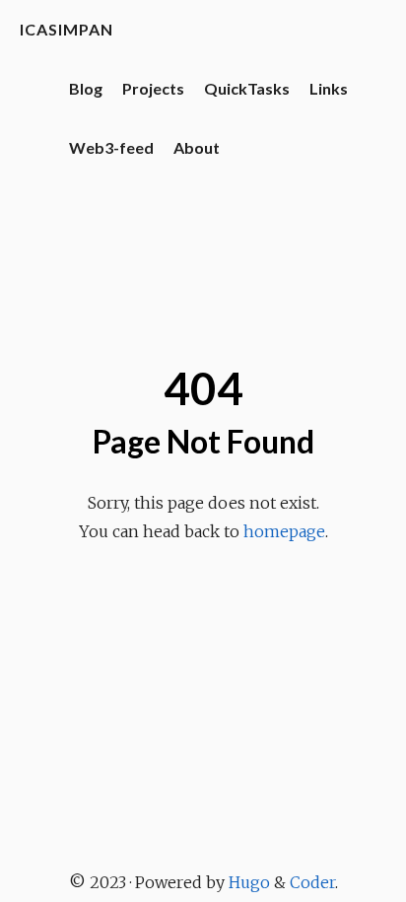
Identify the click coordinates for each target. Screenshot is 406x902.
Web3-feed (111, 147)
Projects (153, 88)
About (196, 147)
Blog (85, 88)
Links (328, 88)
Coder (312, 882)
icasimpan (66, 29)
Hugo (249, 882)
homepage (284, 531)
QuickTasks (247, 88)
